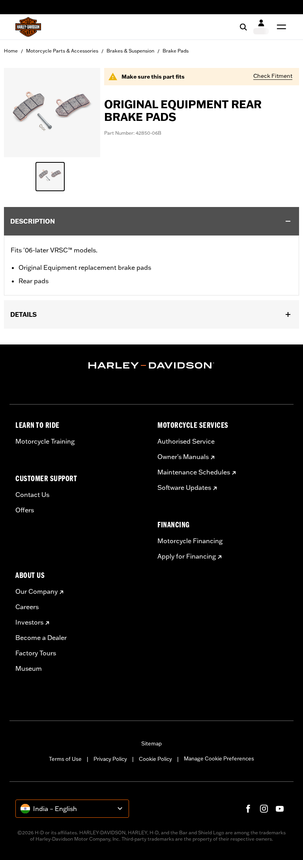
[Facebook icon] (248, 808)
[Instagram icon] (264, 808)
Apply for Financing (186, 556)
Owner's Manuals (183, 457)
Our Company (36, 591)
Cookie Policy (155, 759)
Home (11, 51)
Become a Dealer (41, 638)
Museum (28, 668)
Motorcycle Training (45, 441)
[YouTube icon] (279, 808)
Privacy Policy (110, 759)
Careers (27, 607)
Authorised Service (186, 441)
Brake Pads (176, 51)
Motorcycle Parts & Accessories (62, 51)
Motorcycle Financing (190, 541)
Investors (29, 622)
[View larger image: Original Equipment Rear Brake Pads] (52, 111)
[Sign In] (261, 27)
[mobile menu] (280, 27)
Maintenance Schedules (193, 472)
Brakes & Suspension (130, 51)
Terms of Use (65, 759)
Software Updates (184, 487)
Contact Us (32, 495)
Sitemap (151, 743)
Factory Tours (35, 653)
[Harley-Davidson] (151, 365)
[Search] (243, 27)
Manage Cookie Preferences (219, 758)
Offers (24, 510)
